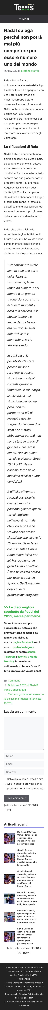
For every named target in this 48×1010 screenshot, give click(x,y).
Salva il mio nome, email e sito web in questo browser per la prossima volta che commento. (25, 784)
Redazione (21, 1001)
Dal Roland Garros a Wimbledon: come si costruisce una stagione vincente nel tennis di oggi (27, 838)
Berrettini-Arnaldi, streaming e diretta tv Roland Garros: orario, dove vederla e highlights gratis (27, 898)
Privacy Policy (35, 1001)
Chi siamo (9, 1001)
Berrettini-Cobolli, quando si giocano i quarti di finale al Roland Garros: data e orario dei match (27, 916)
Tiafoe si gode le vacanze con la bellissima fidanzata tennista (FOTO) (24, 699)
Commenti (14, 680)
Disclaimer (24, 1005)
